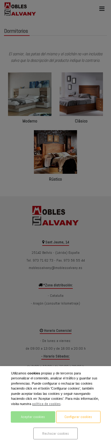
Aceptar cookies (33, 417)
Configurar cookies (78, 417)
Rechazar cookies (55, 433)
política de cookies (46, 404)
